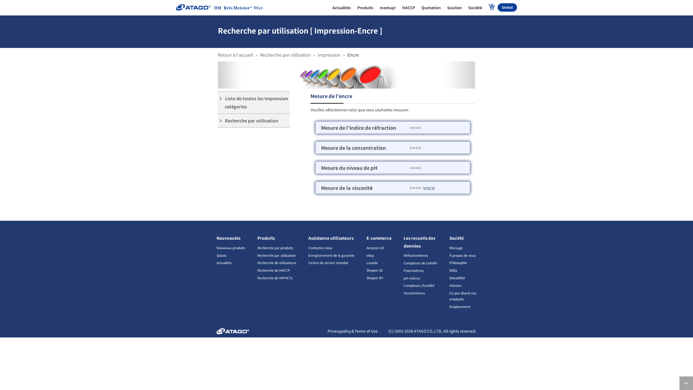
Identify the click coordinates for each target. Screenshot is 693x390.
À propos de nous (462, 255)
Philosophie (458, 262)
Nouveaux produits (231, 247)
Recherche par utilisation (285, 54)
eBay (370, 255)
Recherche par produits (275, 247)
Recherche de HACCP (273, 270)
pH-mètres (412, 278)
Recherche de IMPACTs (275, 277)
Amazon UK (375, 247)
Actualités (224, 262)
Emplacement (459, 306)
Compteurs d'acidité (419, 285)
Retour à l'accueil (235, 54)
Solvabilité (457, 277)
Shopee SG (375, 270)
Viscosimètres (414, 293)
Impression (329, 54)
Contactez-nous (320, 247)
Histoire (455, 285)
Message (456, 247)
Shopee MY (375, 277)
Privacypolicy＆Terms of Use (353, 331)
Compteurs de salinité (420, 263)
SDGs (453, 270)
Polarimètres (414, 270)
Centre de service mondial (328, 262)
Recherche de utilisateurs (276, 262)
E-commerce (379, 238)
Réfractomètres (416, 255)
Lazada (372, 262)
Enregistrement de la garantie (331, 255)
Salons (222, 255)
